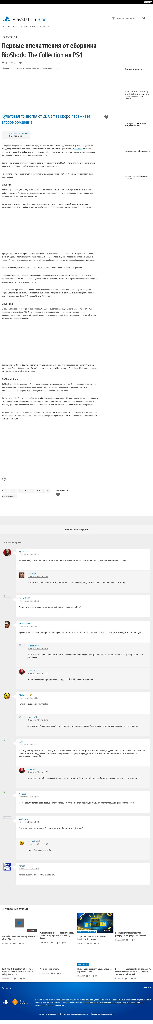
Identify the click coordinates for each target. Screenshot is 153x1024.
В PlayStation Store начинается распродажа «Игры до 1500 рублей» (130, 934)
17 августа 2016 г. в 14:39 (29, 698)
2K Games (78, 149)
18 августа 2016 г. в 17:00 (38, 673)
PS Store (23, 26)
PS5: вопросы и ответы (49, 969)
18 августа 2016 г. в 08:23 (29, 744)
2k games (5, 491)
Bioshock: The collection (26, 491)
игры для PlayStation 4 (9, 496)
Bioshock (14, 491)
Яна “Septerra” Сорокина (18, 133)
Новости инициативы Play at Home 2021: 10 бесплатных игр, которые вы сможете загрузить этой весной (133, 971)
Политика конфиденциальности (75, 1014)
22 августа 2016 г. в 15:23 (38, 844)
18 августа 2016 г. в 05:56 (38, 720)
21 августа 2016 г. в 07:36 (29, 868)
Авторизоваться (125, 18)
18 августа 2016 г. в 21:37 (29, 822)
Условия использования (49, 1014)
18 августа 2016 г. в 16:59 (38, 772)
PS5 (4, 26)
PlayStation (30, 19)
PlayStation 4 (41, 491)
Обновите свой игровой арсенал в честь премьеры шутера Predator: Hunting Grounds (57, 935)
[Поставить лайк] (20, 943)
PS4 (10, 26)
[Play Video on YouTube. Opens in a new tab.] (32, 930)
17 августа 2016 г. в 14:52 (38, 576)
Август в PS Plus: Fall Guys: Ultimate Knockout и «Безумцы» (91, 937)
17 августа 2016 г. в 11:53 (29, 601)
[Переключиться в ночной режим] (113, 18)
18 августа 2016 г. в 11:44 (29, 796)
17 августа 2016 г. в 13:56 (29, 626)
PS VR (15, 26)
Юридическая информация (102, 1014)
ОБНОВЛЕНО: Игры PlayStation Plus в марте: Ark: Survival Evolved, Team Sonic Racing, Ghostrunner (17, 971)
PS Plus (32, 26)
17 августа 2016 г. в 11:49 (29, 554)
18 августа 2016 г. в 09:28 (38, 648)
